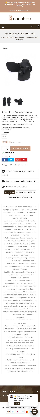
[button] (34, 411)
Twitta (11, 159)
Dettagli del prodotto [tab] (25, 192)
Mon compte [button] (24, 10)
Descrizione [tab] (10, 192)
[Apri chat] (34, 411)
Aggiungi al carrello (20, 148)
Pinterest (24, 159)
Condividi (5, 159)
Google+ (18, 159)
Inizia (17, 403)
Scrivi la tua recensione (20, 197)
